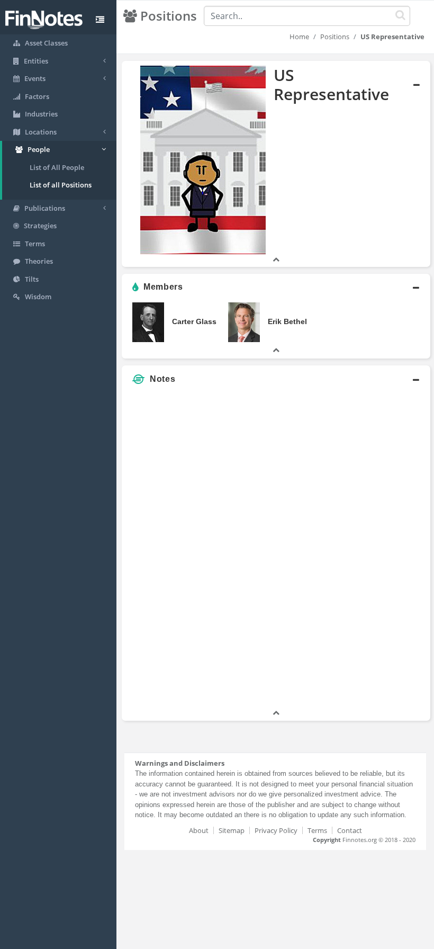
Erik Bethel (287, 321)
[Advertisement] (377, 549)
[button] (276, 164)
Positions (334, 36)
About (199, 830)
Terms (317, 830)
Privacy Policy (276, 830)
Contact (349, 830)
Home (299, 36)
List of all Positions (61, 185)
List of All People (57, 167)
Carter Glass (194, 321)
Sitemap (232, 830)
